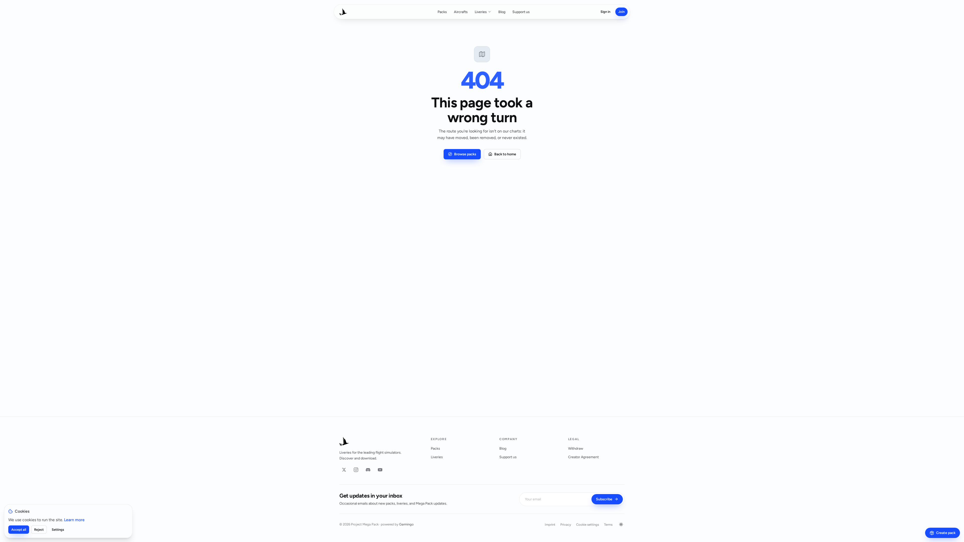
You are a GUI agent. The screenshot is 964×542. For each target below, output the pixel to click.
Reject (39, 529)
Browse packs (465, 154)
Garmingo (406, 524)
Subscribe (604, 499)
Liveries (481, 12)
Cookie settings (587, 524)
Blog (501, 12)
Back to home (505, 154)
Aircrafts (461, 12)
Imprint (550, 524)
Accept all (18, 529)
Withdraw (575, 448)
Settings (58, 529)
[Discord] (368, 469)
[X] (343, 469)
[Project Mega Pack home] (379, 441)
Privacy (565, 524)
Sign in (605, 12)
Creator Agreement (583, 457)
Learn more (74, 519)
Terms (608, 524)
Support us (521, 12)
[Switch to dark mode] (621, 524)
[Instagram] (355, 469)
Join (621, 12)
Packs (442, 12)
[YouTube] (380, 469)
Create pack (945, 533)
